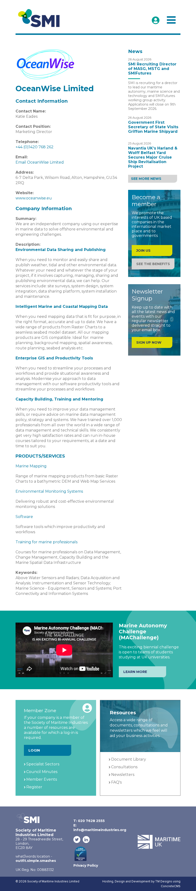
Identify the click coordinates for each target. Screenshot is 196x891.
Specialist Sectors (42, 764)
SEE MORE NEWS (146, 178)
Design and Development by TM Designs (143, 881)
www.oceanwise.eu (34, 198)
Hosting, (108, 881)
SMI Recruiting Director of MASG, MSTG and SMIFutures (152, 68)
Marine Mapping (31, 466)
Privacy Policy (85, 865)
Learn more (135, 672)
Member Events (41, 779)
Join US (143, 250)
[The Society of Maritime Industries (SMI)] (41, 18)
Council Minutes (41, 771)
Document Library (128, 759)
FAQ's (116, 782)
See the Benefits (153, 264)
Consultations (124, 767)
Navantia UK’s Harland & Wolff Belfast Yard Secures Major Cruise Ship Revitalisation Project (152, 157)
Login (34, 750)
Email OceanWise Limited (40, 162)
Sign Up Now (148, 342)
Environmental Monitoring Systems (49, 491)
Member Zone (155, 20)
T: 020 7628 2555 (89, 821)
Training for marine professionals (46, 542)
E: (99, 827)
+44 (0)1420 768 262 (35, 147)
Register (34, 787)
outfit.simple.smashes (36, 861)
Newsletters (122, 774)
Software (24, 516)
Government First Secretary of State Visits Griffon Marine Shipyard (153, 127)
